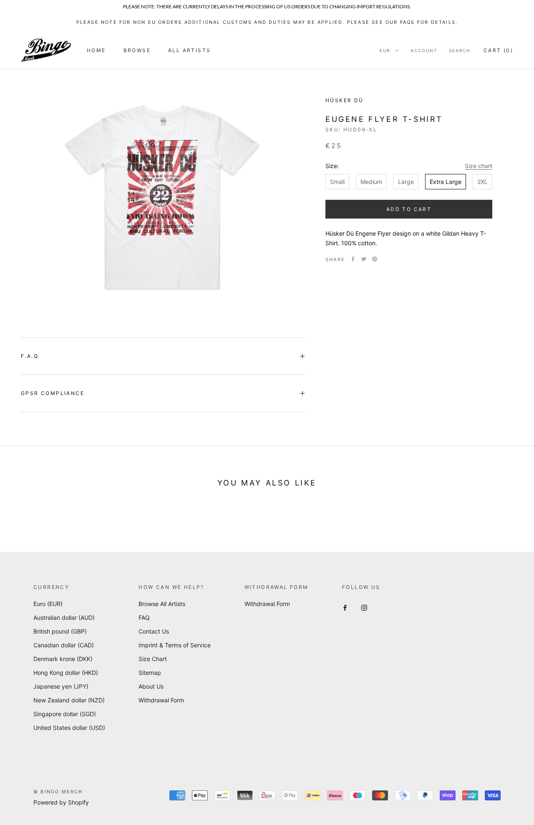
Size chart (478, 165)
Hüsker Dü (344, 100)
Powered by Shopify (61, 802)
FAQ (144, 617)
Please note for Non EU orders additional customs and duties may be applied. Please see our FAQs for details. (267, 22)
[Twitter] (363, 259)
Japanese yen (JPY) (60, 686)
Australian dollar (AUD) (64, 617)
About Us (151, 686)
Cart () (498, 50)
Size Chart (153, 658)
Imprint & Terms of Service (175, 645)
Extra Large (445, 181)
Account (424, 50)
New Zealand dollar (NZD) (69, 700)
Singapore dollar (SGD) (64, 713)
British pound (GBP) (60, 631)
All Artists (189, 50)
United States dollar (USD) (69, 727)
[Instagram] (364, 606)
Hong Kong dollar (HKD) (65, 672)
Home (96, 50)
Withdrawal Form (161, 700)
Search (459, 50)
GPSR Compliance (52, 393)
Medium (371, 181)
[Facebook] (352, 259)
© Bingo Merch (58, 792)
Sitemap (150, 672)
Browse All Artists (162, 603)
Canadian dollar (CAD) (63, 645)
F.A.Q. (30, 356)
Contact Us (154, 631)
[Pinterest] (374, 259)
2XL (482, 181)
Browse (137, 50)
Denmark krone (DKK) (63, 658)
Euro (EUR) (48, 603)
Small (337, 181)
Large (406, 181)
